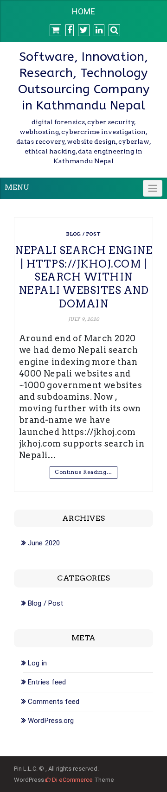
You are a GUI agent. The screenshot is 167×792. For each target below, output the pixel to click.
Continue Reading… (83, 472)
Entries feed (47, 682)
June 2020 (44, 543)
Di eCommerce (72, 779)
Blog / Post (83, 233)
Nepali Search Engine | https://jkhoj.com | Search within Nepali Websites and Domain (83, 276)
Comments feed (53, 701)
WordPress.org (51, 720)
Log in (37, 663)
